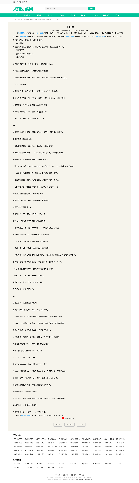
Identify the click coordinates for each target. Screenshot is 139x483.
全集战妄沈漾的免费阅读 (123, 443)
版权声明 (65, 475)
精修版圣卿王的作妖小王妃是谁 (91, 450)
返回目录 (69, 424)
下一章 (81, 424)
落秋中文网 (107, 464)
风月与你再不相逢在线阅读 (22, 439)
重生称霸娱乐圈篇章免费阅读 (56, 450)
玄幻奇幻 (27, 15)
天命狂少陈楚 (40, 454)
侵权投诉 (73, 475)
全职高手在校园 (52, 446)
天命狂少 (50, 454)
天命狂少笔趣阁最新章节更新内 (102, 450)
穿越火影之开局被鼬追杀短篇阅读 (92, 439)
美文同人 (106, 15)
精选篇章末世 (40, 446)
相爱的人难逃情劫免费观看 (22, 443)
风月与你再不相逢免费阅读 (44, 439)
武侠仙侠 (38, 15)
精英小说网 (17, 464)
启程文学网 (28, 467)
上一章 (58, 424)
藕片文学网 (96, 464)
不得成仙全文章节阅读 (54, 439)
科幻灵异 (95, 15)
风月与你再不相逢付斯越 (32, 439)
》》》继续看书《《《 (70, 418)
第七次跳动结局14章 (76, 443)
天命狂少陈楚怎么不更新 (21, 454)
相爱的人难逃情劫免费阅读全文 (34, 443)
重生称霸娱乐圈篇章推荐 (43, 450)
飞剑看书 (118, 464)
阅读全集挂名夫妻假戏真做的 (33, 450)
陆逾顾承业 (22, 33)
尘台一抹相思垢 (109, 439)
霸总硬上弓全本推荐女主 (55, 443)
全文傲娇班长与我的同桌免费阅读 (80, 454)
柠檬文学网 (51, 467)
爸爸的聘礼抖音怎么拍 (65, 443)
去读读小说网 (29, 464)
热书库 (61, 467)
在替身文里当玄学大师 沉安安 (22, 450)
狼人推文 (61, 464)
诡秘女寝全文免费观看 (65, 446)
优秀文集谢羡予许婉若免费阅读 (91, 443)
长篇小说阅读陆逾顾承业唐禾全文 (42, 19)
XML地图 (81, 475)
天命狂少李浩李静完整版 (111, 450)
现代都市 (61, 15)
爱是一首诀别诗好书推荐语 (44, 443)
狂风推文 (16, 467)
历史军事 (72, 15)
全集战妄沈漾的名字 (110, 443)
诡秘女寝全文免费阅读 (88, 446)
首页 (16, 15)
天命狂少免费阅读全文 (122, 450)
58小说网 (73, 464)
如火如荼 (40, 33)
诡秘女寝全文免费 (75, 446)
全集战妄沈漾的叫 (19, 446)
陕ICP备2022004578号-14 (84, 479)
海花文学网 (85, 464)
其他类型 (118, 15)
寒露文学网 (51, 464)
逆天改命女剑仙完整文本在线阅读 (126, 454)
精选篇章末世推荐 (30, 446)
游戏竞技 (83, 15)
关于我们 (57, 475)
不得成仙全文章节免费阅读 (67, 439)
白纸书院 (39, 464)
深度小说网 (39, 467)
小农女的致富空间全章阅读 (124, 446)
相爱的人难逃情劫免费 (122, 439)
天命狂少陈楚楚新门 (31, 454)
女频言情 (49, 15)
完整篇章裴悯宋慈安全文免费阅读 (92, 454)
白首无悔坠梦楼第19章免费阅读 (113, 446)
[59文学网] (23, 8)
